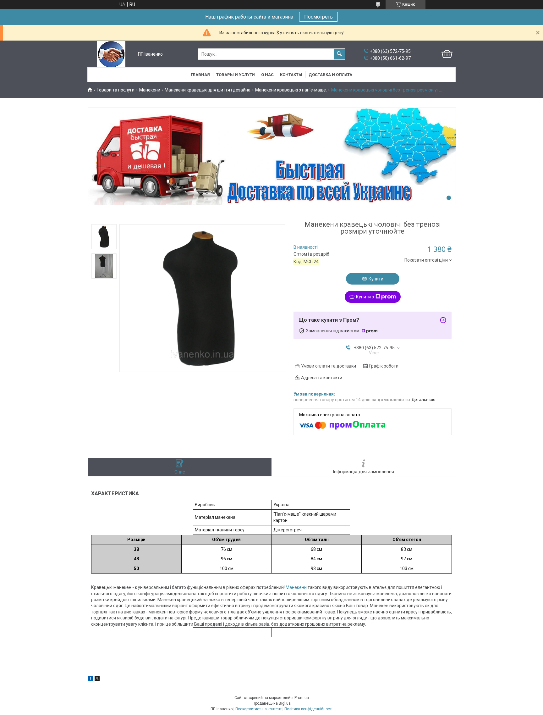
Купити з (365, 296)
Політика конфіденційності (308, 709)
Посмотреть (318, 17)
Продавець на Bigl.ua (272, 703)
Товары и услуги (235, 74)
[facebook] (90, 679)
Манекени (149, 89)
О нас (267, 74)
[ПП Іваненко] (111, 54)
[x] (97, 679)
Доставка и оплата (330, 74)
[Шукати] (339, 54)
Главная (200, 74)
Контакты (291, 74)
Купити (376, 278)
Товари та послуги (115, 89)
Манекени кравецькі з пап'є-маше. (291, 89)
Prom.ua (301, 698)
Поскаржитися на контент (258, 709)
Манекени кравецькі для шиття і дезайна (207, 89)
